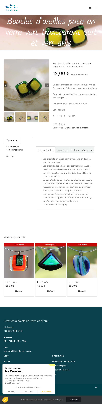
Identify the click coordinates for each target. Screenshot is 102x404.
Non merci (11, 391)
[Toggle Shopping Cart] (90, 7)
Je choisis (28, 391)
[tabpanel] (65, 181)
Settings (58, 400)
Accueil (7, 361)
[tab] (12, 140)
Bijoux (68, 127)
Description (11, 140)
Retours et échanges (60, 370)
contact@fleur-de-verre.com (17, 351)
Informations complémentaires (14, 148)
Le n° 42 (11, 282)
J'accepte (73, 400)
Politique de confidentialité (63, 361)
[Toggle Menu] (96, 8)
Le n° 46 (42, 282)
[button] (5, 400)
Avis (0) (9, 156)
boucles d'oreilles (80, 127)
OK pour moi (46, 391)
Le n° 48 (74, 282)
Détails (20, 291)
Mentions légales (59, 365)
